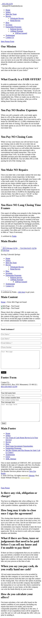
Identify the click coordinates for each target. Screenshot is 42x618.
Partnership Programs (13, 27)
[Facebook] (1, 290)
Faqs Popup (5, 488)
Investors (9, 25)
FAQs (8, 457)
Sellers (8, 12)
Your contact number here (10, 398)
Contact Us (10, 37)
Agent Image (25, 478)
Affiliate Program (16, 31)
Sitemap (32, 476)
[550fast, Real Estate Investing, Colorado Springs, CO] (9, 483)
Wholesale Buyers (17, 18)
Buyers (8, 16)
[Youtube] (3, 290)
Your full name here (8, 393)
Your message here (8, 402)
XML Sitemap (11, 459)
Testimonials (10, 35)
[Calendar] (7, 290)
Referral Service (16, 29)
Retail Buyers (15, 21)
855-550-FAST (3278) (9, 387)
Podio (14, 236)
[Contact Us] (9, 290)
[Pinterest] (5, 290)
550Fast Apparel (21, 33)
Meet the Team (11, 14)
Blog (7, 23)
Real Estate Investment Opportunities (19, 446)
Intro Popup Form (7, 41)
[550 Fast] (5, 250)
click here (21, 292)
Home (8, 10)
